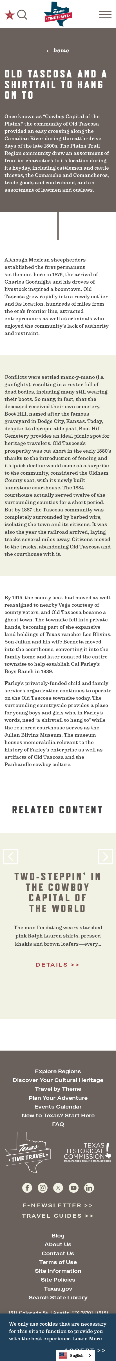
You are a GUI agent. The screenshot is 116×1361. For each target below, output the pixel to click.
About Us (58, 1244)
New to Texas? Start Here (58, 1115)
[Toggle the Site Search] (22, 14)
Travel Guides (52, 1216)
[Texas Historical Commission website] (87, 1152)
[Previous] (10, 857)
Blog (58, 1235)
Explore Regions (58, 1071)
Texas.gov (58, 1289)
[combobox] (75, 1355)
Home (61, 50)
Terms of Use (58, 1262)
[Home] (58, 14)
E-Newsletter (52, 1205)
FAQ (58, 1124)
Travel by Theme (58, 1089)
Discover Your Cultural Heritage (58, 1080)
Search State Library (58, 1297)
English (76, 1355)
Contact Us (58, 1253)
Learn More (87, 1338)
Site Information (58, 1271)
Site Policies (58, 1279)
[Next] (105, 857)
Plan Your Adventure (58, 1098)
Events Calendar (58, 1106)
